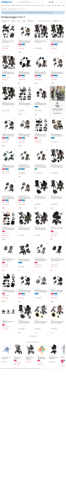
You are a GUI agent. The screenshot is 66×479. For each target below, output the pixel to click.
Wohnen (23, 5)
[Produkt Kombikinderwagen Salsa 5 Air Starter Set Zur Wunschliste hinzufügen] (46, 25)
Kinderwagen (7, 5)
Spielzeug (34, 5)
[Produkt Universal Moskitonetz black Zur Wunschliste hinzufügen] (33, 345)
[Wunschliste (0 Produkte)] (60, 2)
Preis (18, 21)
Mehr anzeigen (33, 336)
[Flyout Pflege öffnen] (39, 5)
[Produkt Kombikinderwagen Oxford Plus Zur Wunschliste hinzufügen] (57, 345)
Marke (13, 21)
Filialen (63, 5)
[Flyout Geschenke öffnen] (52, 5)
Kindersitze (12, 5)
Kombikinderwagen (12, 9)
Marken (54, 5)
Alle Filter (30, 21)
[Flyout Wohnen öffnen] (25, 5)
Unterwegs (18, 5)
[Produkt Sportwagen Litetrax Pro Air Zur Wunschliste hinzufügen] (21, 345)
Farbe (23, 21)
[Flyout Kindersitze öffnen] (15, 5)
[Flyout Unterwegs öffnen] (21, 5)
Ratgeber (59, 5)
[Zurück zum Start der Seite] (64, 469)
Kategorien (4, 21)
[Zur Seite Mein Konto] (57, 2)
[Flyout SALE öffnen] (3, 5)
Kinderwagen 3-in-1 (22, 9)
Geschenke (49, 5)
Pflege (37, 5)
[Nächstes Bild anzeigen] (15, 31)
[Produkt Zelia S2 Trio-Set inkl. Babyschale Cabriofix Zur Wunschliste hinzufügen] (14, 25)
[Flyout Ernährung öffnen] (44, 5)
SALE (2, 5)
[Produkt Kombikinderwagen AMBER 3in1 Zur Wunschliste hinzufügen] (63, 212)
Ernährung (42, 5)
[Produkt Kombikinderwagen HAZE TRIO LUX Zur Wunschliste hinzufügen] (14, 306)
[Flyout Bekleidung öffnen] (31, 5)
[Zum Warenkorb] (64, 2)
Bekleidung (28, 5)
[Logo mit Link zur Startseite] (6, 2)
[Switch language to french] (51, 2)
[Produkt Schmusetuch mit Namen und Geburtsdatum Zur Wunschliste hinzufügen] (10, 345)
